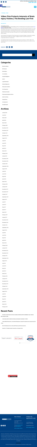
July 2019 (4, 140)
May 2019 (4, 145)
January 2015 (4, 278)
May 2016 (4, 237)
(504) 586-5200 (32, 2)
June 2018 (4, 173)
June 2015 (4, 265)
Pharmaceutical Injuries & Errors (7, 94)
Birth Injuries (4, 68)
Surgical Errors (4, 99)
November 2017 (5, 191)
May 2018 (4, 176)
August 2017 (4, 199)
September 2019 (5, 135)
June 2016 (4, 235)
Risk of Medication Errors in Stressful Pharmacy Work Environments (14, 325)
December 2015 (5, 250)
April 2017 (4, 209)
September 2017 (5, 196)
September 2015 (5, 258)
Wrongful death (5, 104)
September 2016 (5, 227)
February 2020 (4, 125)
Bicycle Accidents (5, 66)
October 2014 (4, 286)
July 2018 (4, 171)
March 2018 (4, 181)
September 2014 (5, 288)
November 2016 (5, 222)
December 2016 (5, 219)
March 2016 (4, 242)
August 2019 (4, 138)
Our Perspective (5, 89)
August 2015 (4, 260)
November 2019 (5, 130)
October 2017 (4, 194)
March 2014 (4, 304)
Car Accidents (4, 73)
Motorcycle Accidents (6, 86)
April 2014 (4, 301)
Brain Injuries (4, 71)
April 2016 (4, 240)
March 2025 (4, 117)
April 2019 (4, 148)
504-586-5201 (18, 426)
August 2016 (4, 230)
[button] (1, 5)
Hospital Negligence (5, 76)
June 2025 (4, 115)
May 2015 (4, 268)
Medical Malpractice (5, 84)
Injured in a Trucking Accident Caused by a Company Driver (12, 328)
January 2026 (4, 112)
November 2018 (5, 161)
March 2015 (4, 273)
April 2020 (4, 120)
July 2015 (4, 263)
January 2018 (4, 186)
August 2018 (4, 168)
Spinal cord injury (5, 96)
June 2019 (4, 143)
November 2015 (5, 253)
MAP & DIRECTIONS (18, 428)
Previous (3, 12)
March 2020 (4, 122)
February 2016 (4, 245)
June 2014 (4, 296)
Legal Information (5, 81)
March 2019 (4, 150)
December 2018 (5, 158)
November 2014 (5, 283)
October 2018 (4, 163)
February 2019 (4, 153)
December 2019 (5, 127)
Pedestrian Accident (5, 91)
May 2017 (4, 207)
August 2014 (4, 291)
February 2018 (4, 184)
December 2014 (5, 281)
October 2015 (4, 255)
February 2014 (4, 306)
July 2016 (4, 232)
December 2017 (5, 189)
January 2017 (4, 217)
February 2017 (4, 214)
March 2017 (4, 212)
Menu (35, 7)
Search (33, 55)
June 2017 (4, 204)
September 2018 (5, 166)
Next (7, 12)
